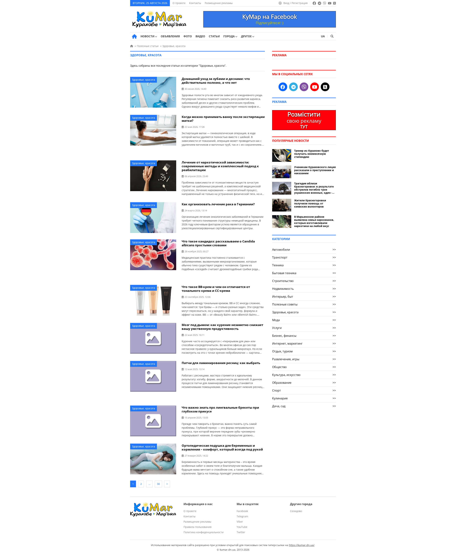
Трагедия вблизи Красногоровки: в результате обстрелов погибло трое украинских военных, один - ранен (314, 188)
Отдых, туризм (304, 351)
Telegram (242, 516)
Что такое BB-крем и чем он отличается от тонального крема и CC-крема (216, 289)
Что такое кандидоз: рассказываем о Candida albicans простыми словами (218, 243)
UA (323, 36)
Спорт (304, 390)
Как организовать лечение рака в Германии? (218, 204)
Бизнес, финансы (304, 336)
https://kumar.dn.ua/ (301, 545)
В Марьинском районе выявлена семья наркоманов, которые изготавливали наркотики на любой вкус (314, 221)
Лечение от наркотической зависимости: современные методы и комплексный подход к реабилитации (220, 166)
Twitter (241, 532)
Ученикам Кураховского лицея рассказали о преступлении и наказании (315, 170)
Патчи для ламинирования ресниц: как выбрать (221, 363)
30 (158, 484)
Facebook (242, 511)
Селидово (296, 511)
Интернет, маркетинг (304, 343)
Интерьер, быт (304, 297)
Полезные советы (304, 304)
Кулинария (304, 398)
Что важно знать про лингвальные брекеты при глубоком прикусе (220, 409)
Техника (304, 265)
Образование (304, 383)
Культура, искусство (304, 375)
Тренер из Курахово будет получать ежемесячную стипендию (311, 153)
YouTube (242, 527)
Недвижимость (304, 289)
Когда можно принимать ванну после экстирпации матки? (223, 119)
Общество (304, 367)
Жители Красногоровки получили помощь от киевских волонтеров (310, 203)
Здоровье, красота (143, 79)
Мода (304, 320)
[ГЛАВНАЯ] (134, 36)
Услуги (304, 328)
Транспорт (304, 257)
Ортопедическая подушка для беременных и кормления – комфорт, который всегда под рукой (222, 447)
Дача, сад (304, 406)
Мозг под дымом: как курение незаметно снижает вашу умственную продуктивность (222, 327)
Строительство (304, 281)
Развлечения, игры (304, 359)
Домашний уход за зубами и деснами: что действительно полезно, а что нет (216, 81)
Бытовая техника (304, 273)
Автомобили (304, 250)
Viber (240, 521)
